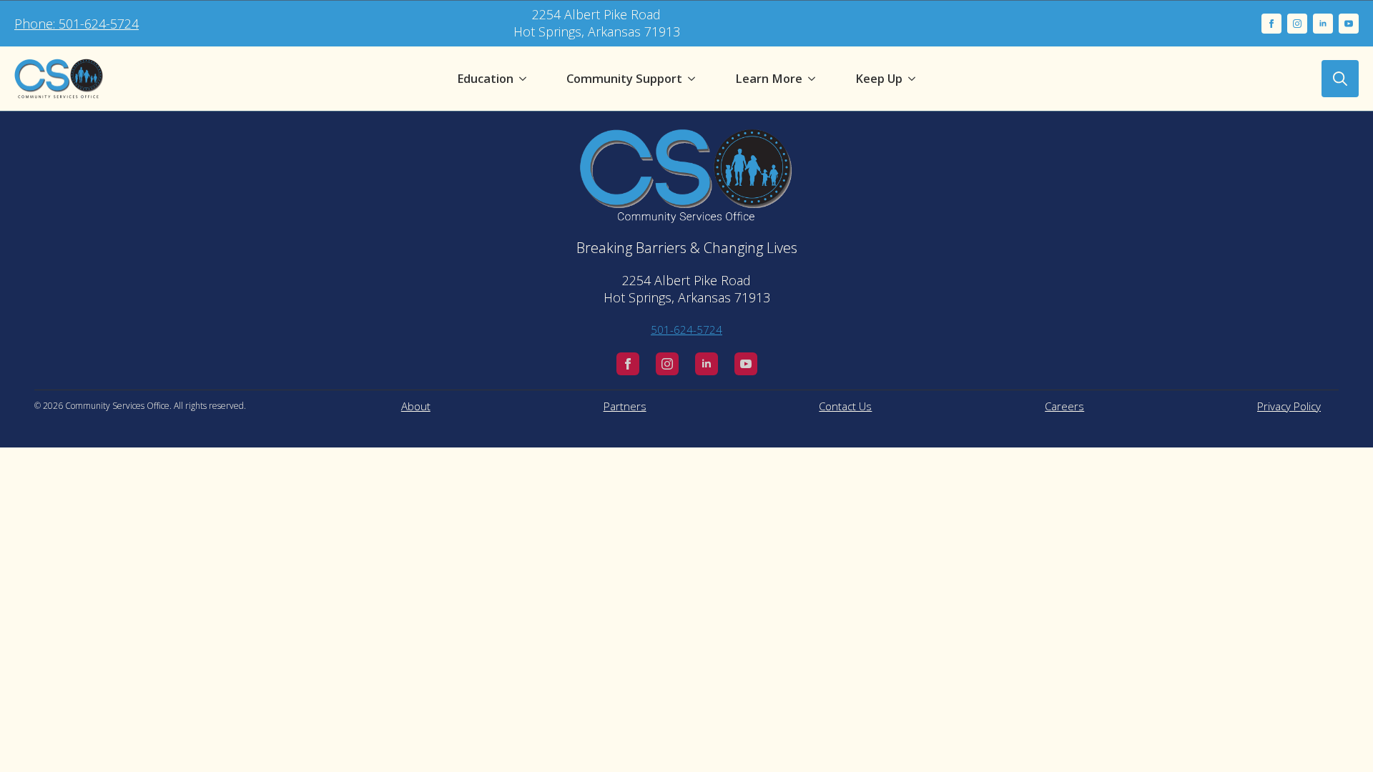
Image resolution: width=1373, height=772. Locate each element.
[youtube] (1349, 24)
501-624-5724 (686, 329)
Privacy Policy (1289, 406)
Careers (1064, 406)
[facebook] (1271, 24)
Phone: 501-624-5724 (76, 23)
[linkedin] (1323, 24)
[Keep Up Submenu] (914, 79)
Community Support (624, 78)
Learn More (768, 78)
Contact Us (845, 406)
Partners (625, 406)
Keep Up (878, 78)
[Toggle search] (1340, 78)
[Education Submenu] (525, 79)
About (415, 406)
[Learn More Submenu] (814, 79)
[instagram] (1297, 24)
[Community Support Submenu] (694, 79)
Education (485, 78)
